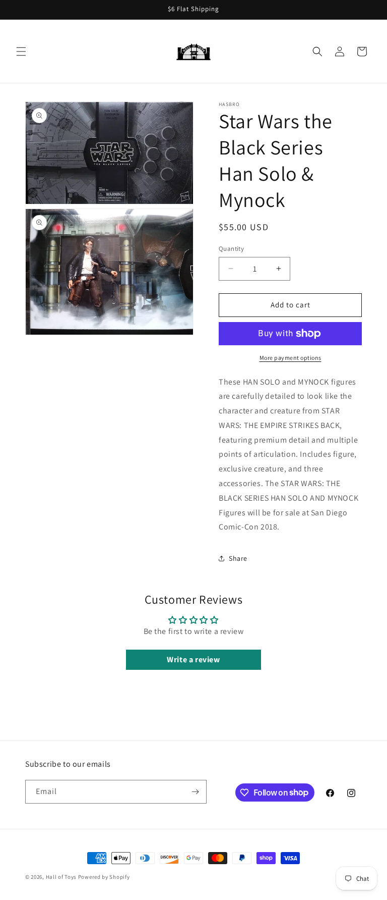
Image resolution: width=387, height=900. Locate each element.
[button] (21, 51)
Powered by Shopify (104, 876)
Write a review (193, 659)
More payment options (290, 357)
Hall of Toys (61, 876)
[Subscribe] (195, 792)
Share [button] (238, 558)
